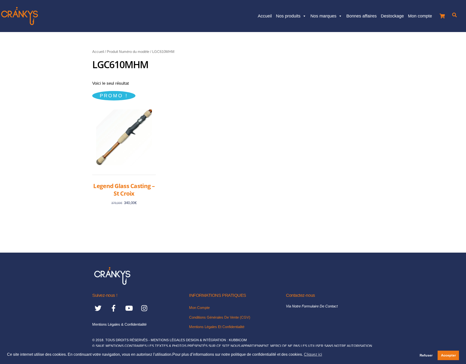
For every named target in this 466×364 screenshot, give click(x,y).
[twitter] (99, 308)
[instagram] (145, 308)
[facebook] (114, 308)
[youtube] (130, 308)
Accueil (265, 15)
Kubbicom (238, 340)
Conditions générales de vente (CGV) (219, 317)
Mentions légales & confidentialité (119, 324)
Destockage (392, 15)
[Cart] (442, 14)
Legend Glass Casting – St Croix (124, 189)
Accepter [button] (448, 355)
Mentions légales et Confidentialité (216, 327)
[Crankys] (112, 283)
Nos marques (323, 15)
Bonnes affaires (361, 15)
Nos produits (288, 15)
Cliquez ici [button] (313, 354)
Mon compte (420, 15)
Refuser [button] (426, 355)
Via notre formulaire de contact (312, 306)
